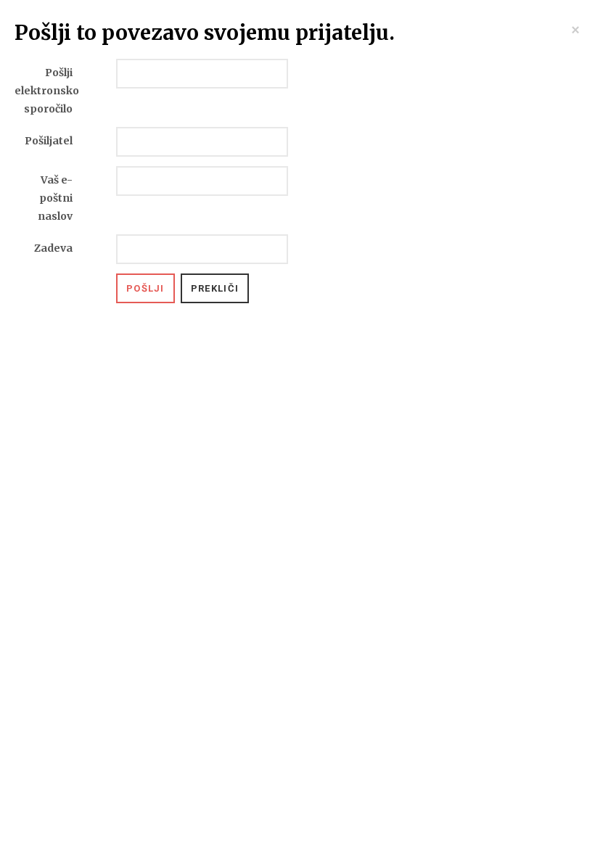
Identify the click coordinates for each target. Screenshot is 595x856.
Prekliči (215, 288)
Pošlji (145, 288)
